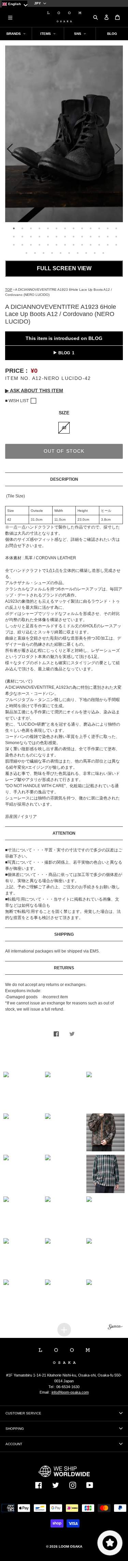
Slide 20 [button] (64, 236)
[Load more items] (64, 1330)
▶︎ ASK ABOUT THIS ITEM (34, 390)
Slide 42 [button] (43, 252)
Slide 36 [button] (90, 244)
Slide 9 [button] (82, 228)
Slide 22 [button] (82, 236)
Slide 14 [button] (13, 236)
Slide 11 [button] (99, 228)
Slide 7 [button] (64, 228)
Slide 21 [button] (73, 236)
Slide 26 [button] (116, 236)
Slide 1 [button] (13, 228)
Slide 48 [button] (94, 252)
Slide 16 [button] (30, 236)
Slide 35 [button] (82, 244)
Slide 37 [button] (99, 244)
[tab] (12, 227)
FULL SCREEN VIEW (64, 268)
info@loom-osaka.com (70, 1392)
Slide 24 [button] (99, 236)
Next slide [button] (119, 150)
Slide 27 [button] (13, 244)
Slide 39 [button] (116, 244)
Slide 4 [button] (39, 228)
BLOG (64, 353)
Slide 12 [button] (107, 228)
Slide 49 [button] (103, 252)
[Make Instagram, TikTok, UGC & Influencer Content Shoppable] (115, 1327)
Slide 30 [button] (39, 244)
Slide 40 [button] (26, 252)
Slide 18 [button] (47, 236)
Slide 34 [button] (73, 244)
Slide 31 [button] (47, 244)
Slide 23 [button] (90, 236)
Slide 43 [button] (52, 252)
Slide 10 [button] (90, 228)
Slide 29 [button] (30, 244)
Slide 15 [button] (22, 236)
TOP (8, 289)
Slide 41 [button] (35, 252)
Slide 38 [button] (107, 244)
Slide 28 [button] (22, 244)
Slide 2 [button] (22, 228)
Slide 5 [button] (47, 228)
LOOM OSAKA (70, 1546)
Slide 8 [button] (73, 228)
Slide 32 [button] (56, 244)
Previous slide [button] (8, 150)
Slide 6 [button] (56, 228)
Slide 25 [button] (107, 236)
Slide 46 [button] (77, 252)
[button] (22, 1091)
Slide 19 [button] (56, 236)
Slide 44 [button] (60, 252)
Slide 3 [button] (30, 228)
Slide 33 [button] (64, 244)
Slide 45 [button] (69, 252)
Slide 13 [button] (116, 228)
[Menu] (10, 17)
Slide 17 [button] (39, 236)
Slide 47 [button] (86, 252)
